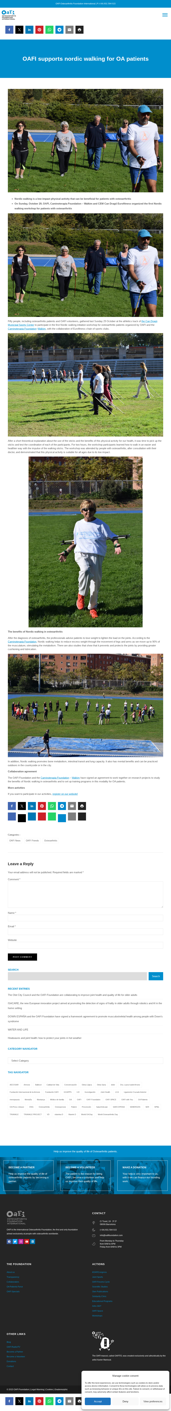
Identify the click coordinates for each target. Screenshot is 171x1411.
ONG (31, 1107)
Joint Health (105, 1092)
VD (48, 1114)
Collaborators (13, 1282)
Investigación (90, 1092)
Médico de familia (57, 1100)
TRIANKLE (14, 1114)
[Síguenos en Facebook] (9, 1241)
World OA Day (87, 1114)
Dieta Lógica (87, 1085)
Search (13, 969)
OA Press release (17, 1107)
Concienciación (70, 1085)
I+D (78, 1092)
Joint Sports (97, 1277)
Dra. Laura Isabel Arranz (130, 1085)
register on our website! (65, 793)
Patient (74, 1107)
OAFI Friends (32, 840)
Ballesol (38, 1085)
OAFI (79, 1100)
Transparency (13, 1277)
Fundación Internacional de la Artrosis (25, 1092)
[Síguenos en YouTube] (26, 1241)
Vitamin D (72, 1114)
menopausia (15, 1100)
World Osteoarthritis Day (108, 1114)
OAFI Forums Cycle (101, 1282)
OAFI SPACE (111, 1100)
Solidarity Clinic (99, 1296)
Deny (125, 1401)
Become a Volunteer (16, 1356)
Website (12, 940)
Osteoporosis (60, 1107)
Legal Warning (37, 1389)
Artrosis (27, 1085)
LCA (117, 1092)
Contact (10, 1366)
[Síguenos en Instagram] (20, 1241)
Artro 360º (96, 1306)
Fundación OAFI (52, 1092)
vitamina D (59, 1114)
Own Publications (100, 1291)
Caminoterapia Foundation (22, 328)
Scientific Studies (100, 1287)
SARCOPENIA (119, 1107)
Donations (11, 1361)
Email (12, 926)
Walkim (42, 328)
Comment (14, 879)
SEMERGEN (135, 1107)
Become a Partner (15, 1352)
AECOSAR (14, 1085)
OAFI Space (97, 1311)
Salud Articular (102, 1107)
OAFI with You (127, 1100)
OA (70, 1100)
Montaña (28, 1100)
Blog (9, 1342)
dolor (113, 1085)
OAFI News (15, 840)
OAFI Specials (13, 1291)
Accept (98, 1401)
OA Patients (143, 1100)
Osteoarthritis (50, 840)
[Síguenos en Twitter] (15, 1241)
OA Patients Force (15, 1287)
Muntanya (41, 1100)
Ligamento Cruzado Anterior (135, 1092)
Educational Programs (102, 1301)
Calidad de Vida (53, 1085)
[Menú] (165, 15)
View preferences (152, 1401)
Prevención (86, 1107)
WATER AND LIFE (18, 1029)
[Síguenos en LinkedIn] (32, 1241)
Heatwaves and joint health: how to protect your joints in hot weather (44, 1038)
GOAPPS (67, 1092)
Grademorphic (61, 1389)
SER (147, 1107)
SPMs (156, 1107)
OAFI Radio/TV (13, 1347)
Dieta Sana (101, 1085)
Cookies (49, 1389)
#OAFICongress (99, 1272)
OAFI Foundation (93, 1100)
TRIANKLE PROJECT (33, 1114)
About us (11, 1272)
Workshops (97, 1316)
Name (12, 912)
